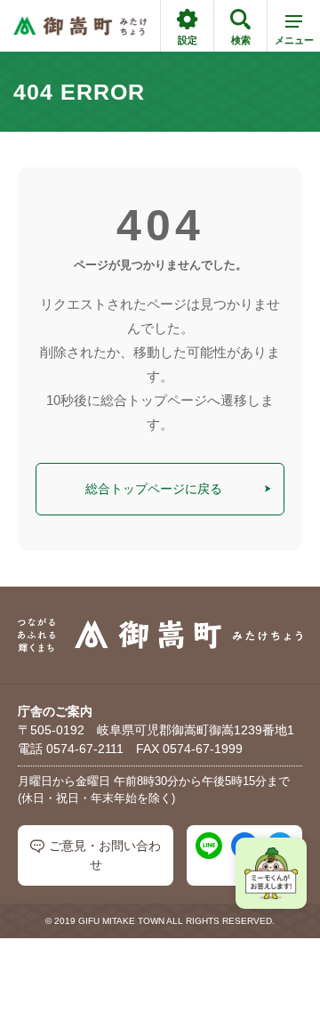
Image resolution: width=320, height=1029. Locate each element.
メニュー (294, 40)
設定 (187, 40)
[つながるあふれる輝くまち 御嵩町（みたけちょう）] (80, 26)
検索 (241, 40)
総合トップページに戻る (153, 489)
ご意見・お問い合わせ (105, 855)
